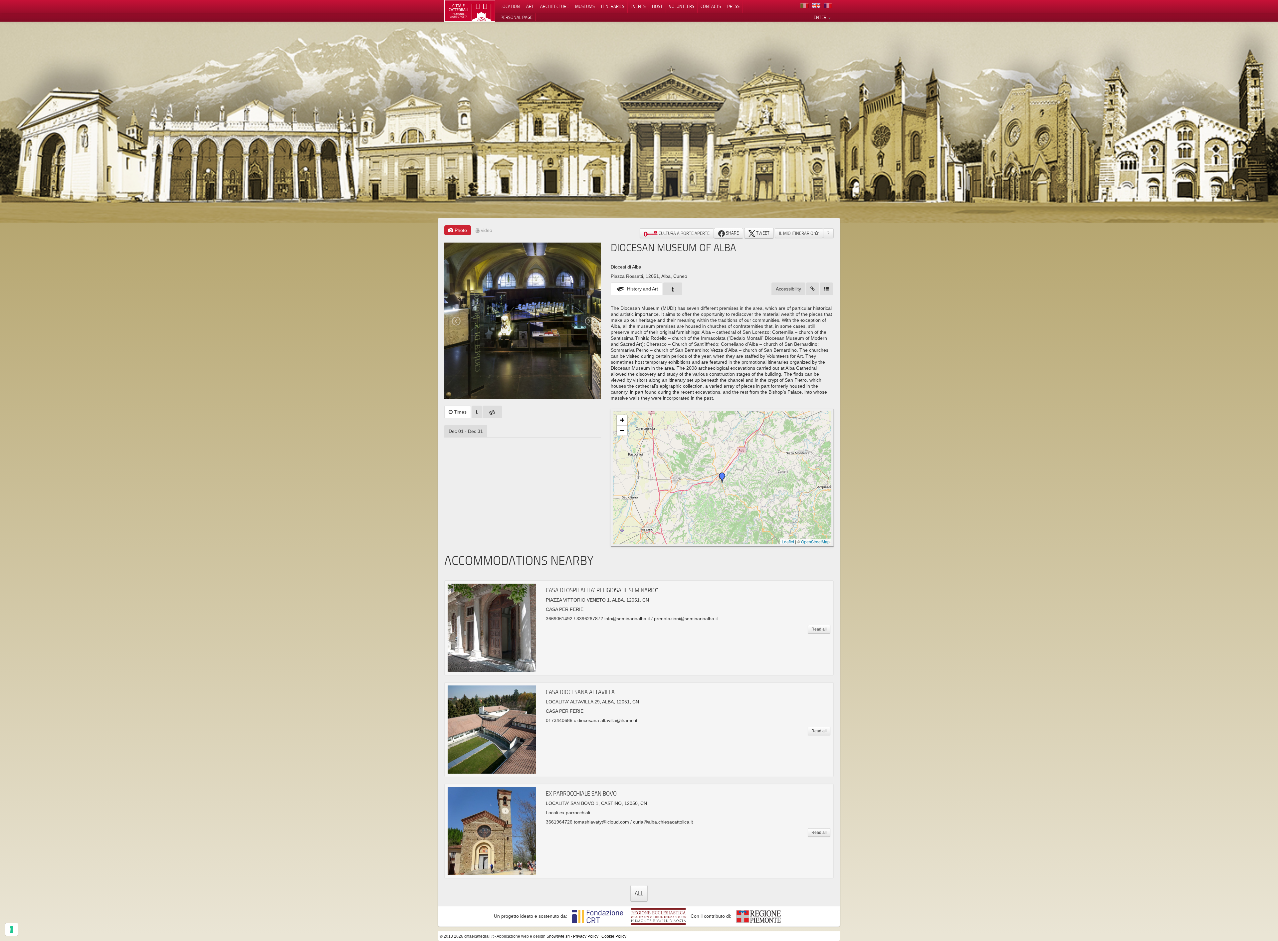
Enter (820, 17)
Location (510, 6)
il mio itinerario (796, 233)
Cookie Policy (613, 936)
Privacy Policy (585, 936)
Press (733, 6)
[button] (722, 477)
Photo (460, 230)
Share (732, 233)
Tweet (762, 233)
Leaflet (788, 541)
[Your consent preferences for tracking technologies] (11, 929)
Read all (819, 629)
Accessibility (788, 288)
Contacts (711, 6)
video (486, 230)
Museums (585, 6)
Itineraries (612, 6)
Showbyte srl (558, 936)
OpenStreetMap (815, 541)
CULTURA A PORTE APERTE (684, 233)
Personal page (516, 17)
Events (638, 6)
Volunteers (681, 6)
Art (530, 6)
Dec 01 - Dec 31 (466, 431)
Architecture (554, 6)
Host (657, 6)
